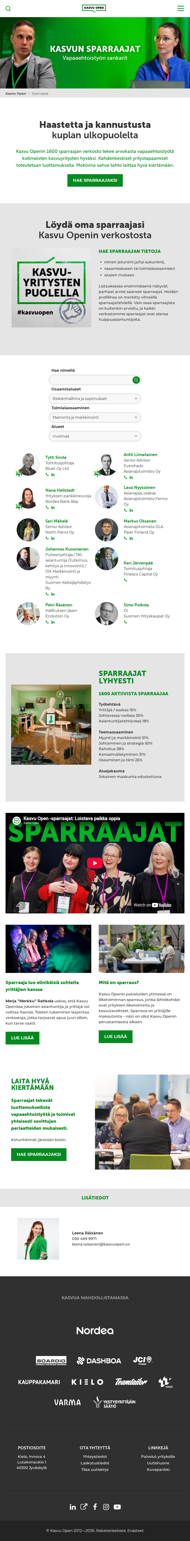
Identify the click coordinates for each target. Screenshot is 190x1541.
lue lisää (22, 1038)
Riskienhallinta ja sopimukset (80, 398)
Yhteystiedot (95, 1456)
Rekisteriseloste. (111, 1530)
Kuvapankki (158, 1469)
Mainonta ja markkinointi (76, 417)
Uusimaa (61, 436)
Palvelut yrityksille (158, 1456)
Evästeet (135, 1530)
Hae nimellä (63, 370)
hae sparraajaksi (39, 1154)
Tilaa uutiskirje (95, 1469)
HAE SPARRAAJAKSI (95, 180)
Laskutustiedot (95, 1463)
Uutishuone (158, 1463)
